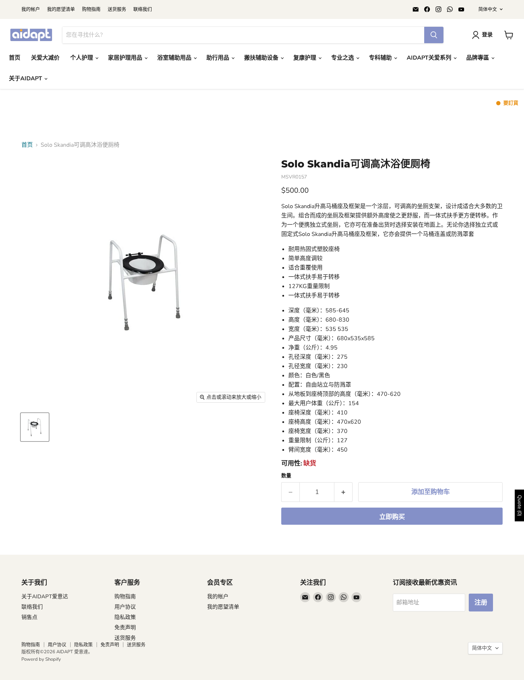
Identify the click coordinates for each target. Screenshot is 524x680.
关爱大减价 (45, 58)
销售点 (29, 617)
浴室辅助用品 (175, 58)
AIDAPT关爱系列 (430, 58)
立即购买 (392, 517)
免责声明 (125, 627)
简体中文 (487, 9)
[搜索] (433, 35)
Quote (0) (519, 505)
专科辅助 (381, 58)
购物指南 (91, 9)
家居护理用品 (126, 58)
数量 (286, 476)
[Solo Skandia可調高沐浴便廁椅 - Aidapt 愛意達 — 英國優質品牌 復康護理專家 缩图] (35, 427)
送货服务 (117, 9)
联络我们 (142, 9)
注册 (480, 602)
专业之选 (343, 58)
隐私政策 (125, 617)
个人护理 (82, 58)
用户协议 (125, 606)
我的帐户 (30, 9)
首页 (14, 58)
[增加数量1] (343, 492)
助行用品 (218, 58)
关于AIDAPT (26, 78)
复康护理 (305, 58)
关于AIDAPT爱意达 (44, 596)
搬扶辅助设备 (262, 58)
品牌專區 (478, 58)
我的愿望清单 (61, 9)
